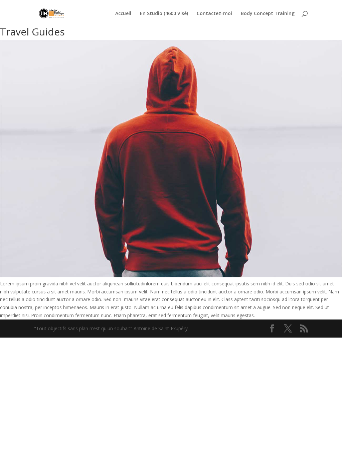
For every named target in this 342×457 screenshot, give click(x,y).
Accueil (123, 13)
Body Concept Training (268, 13)
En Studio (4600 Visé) (164, 13)
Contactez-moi (214, 13)
